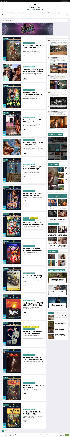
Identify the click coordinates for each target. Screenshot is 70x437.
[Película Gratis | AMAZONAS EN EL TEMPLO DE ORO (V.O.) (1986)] (12, 49)
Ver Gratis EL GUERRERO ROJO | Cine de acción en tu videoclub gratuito (33, 250)
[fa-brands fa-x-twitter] (63, 1)
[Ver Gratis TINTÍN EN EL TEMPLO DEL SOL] (12, 415)
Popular (57, 312)
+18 (57, 150)
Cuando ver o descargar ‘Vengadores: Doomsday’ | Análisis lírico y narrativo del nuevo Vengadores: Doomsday (61, 335)
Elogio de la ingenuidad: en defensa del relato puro (52, 246)
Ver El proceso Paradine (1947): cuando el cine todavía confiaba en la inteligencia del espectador (52, 218)
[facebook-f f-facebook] (62, 1)
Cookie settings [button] (61, 435)
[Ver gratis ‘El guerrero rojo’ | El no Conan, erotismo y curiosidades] (12, 333)
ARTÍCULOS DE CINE (41, 13)
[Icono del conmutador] (2, 14)
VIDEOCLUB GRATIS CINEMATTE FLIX (28, 13)
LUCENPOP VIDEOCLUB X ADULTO (44, 16)
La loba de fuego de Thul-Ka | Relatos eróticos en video (62, 207)
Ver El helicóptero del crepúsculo (52, 207)
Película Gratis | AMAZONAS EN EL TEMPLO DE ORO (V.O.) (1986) (33, 47)
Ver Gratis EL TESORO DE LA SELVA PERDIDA (33, 386)
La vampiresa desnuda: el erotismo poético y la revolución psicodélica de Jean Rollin (62, 218)
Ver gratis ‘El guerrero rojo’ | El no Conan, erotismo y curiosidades (33, 332)
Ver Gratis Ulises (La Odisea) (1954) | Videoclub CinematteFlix (33, 144)
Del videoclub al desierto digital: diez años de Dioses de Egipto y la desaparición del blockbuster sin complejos (66, 174)
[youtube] (67, 1)
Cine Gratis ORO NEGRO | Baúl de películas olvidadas (32, 277)
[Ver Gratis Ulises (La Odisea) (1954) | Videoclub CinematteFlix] (12, 146)
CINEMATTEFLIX (35, 7)
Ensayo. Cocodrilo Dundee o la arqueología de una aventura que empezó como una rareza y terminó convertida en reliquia (57, 280)
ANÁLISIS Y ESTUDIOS (51, 13)
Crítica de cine (25, 217)
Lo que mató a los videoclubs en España (62, 235)
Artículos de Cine (26, 326)
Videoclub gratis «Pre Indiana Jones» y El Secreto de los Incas (33, 70)
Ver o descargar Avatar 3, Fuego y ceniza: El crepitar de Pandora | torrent (60, 316)
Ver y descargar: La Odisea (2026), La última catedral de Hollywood (57, 304)
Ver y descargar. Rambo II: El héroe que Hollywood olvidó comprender (57, 292)
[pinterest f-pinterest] (66, 1)
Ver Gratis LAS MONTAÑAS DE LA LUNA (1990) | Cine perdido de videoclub (33, 304)
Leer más (25, 55)
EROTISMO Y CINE (32, 16)
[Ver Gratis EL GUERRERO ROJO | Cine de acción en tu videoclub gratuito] (12, 252)
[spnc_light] (67, 14)
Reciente (51, 312)
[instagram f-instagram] (65, 1)
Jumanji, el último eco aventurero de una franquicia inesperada (66, 186)
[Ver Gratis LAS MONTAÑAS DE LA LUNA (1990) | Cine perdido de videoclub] (12, 306)
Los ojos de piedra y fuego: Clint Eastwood (62, 246)
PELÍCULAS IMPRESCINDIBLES (21, 16)
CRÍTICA (58, 13)
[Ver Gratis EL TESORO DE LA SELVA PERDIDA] (12, 388)
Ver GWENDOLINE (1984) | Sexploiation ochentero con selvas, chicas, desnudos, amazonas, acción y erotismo (33, 194)
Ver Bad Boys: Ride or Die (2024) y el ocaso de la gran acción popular (52, 186)
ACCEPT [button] (67, 435)
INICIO (7, 13)
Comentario (64, 312)
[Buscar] (63, 14)
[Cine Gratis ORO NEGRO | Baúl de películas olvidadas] (12, 279)
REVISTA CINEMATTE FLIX (15, 13)
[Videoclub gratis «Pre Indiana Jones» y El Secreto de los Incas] (12, 72)
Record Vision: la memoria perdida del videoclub (52, 235)
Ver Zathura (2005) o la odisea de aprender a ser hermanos (66, 180)
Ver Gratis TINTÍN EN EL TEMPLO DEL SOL (32, 413)
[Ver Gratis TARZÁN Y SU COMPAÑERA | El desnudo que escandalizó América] (12, 361)
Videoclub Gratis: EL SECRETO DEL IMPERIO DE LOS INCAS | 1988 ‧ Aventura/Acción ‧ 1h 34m (33, 94)
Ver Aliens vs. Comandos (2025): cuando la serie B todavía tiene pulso (66, 168)
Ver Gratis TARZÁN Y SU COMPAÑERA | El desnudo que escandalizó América (32, 359)
